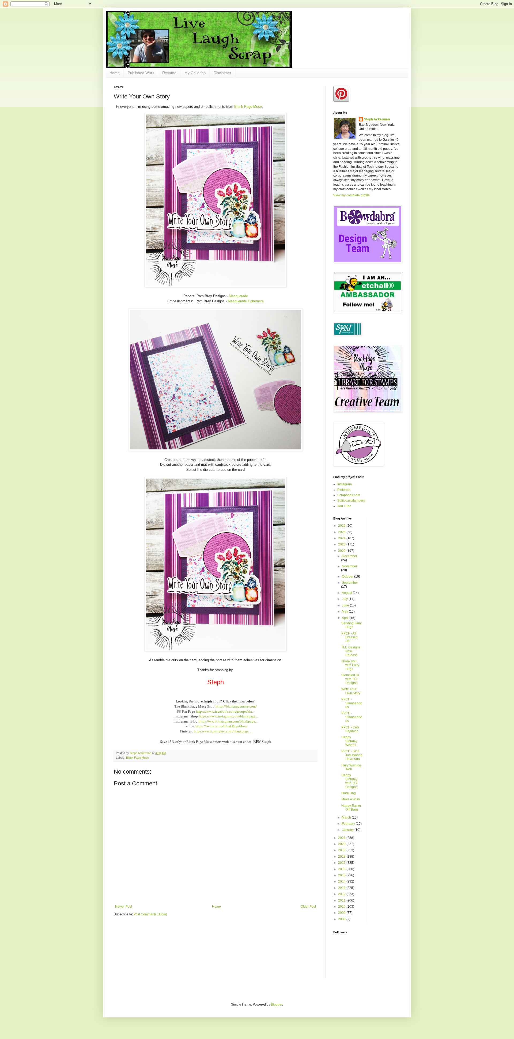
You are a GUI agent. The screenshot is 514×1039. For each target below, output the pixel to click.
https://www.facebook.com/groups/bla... (225, 711)
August (347, 593)
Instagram (344, 484)
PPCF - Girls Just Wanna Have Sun (351, 755)
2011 (342, 900)
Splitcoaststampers (351, 500)
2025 (342, 532)
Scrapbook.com (348, 495)
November (349, 566)
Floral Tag (348, 793)
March (347, 817)
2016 (342, 869)
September (350, 583)
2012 (342, 894)
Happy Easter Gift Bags (351, 807)
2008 (342, 919)
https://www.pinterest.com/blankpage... (222, 731)
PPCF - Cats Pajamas (350, 729)
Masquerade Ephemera (246, 301)
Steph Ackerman (377, 119)
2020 (342, 844)
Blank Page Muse (248, 107)
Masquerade (238, 296)
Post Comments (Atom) (150, 914)
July (345, 599)
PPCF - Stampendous (351, 703)
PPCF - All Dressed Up (349, 637)
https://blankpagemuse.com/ (236, 706)
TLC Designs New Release (350, 651)
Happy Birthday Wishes (349, 741)
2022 (342, 551)
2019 (342, 850)
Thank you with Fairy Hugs (350, 665)
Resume (169, 73)
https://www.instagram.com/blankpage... (228, 716)
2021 (342, 838)
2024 (342, 538)
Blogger (276, 1004)
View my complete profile (351, 195)
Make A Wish (350, 799)
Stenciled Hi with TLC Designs (350, 679)
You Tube (344, 506)
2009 (342, 913)
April (345, 618)
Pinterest (343, 490)
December (349, 556)
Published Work (141, 73)
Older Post (308, 906)
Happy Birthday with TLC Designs (349, 781)
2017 (342, 863)
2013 (342, 888)
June (346, 605)
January (348, 830)
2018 (342, 856)
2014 (342, 881)
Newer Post (123, 906)
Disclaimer (222, 73)
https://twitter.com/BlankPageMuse (221, 726)
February (349, 824)
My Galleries (195, 73)
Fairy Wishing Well (351, 767)
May (345, 611)
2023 (342, 544)
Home (114, 73)
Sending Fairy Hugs (351, 625)
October (348, 576)
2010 (342, 906)
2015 (342, 875)
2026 (342, 526)
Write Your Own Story (350, 691)
